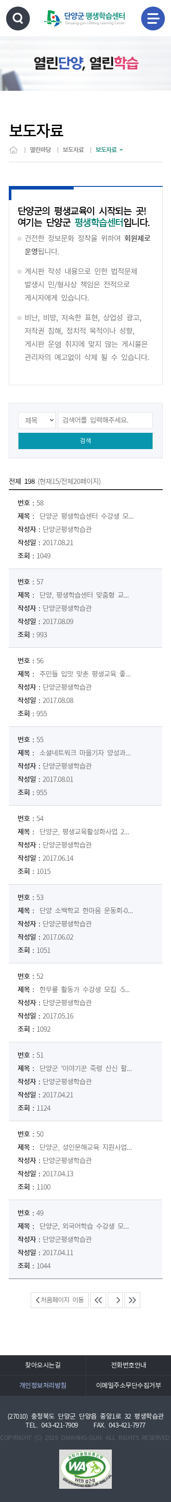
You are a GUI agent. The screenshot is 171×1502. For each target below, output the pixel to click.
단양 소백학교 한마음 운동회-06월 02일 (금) (87, 910)
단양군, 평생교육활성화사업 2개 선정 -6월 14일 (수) (87, 831)
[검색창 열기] (18, 18)
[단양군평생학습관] (84, 18)
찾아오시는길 (43, 1365)
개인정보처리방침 (43, 1385)
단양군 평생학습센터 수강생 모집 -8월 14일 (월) (87, 516)
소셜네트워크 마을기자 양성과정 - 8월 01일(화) (87, 752)
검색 (85, 441)
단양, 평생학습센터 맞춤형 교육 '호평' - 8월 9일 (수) (87, 595)
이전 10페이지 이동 (98, 1300)
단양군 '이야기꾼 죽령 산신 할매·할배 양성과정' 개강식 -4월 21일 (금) (87, 1068)
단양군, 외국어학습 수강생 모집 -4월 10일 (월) (87, 1226)
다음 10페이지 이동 (132, 1300)
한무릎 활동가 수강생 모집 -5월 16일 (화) (87, 989)
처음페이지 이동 (62, 1300)
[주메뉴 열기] (153, 18)
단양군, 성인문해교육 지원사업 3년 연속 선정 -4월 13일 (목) (87, 1147)
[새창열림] (85, 1469)
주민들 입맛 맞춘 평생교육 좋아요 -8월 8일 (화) (87, 673)
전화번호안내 (128, 1365)
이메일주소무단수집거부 (128, 1385)
